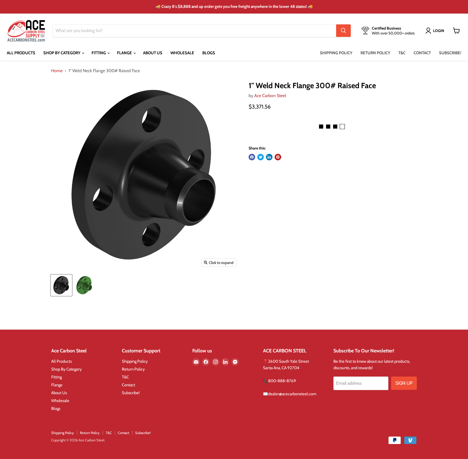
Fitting (99, 52)
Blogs (208, 52)
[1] (84, 285)
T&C (401, 52)
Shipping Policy (336, 52)
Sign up (403, 383)
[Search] (343, 30)
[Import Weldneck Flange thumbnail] (61, 285)
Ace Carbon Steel (270, 95)
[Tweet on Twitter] (260, 157)
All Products (21, 52)
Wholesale (182, 52)
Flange (125, 52)
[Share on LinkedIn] (269, 157)
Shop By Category (62, 52)
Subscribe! (450, 52)
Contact (422, 52)
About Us (152, 52)
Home (57, 70)
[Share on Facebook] (252, 157)
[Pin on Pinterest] (278, 157)
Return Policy (375, 52)
